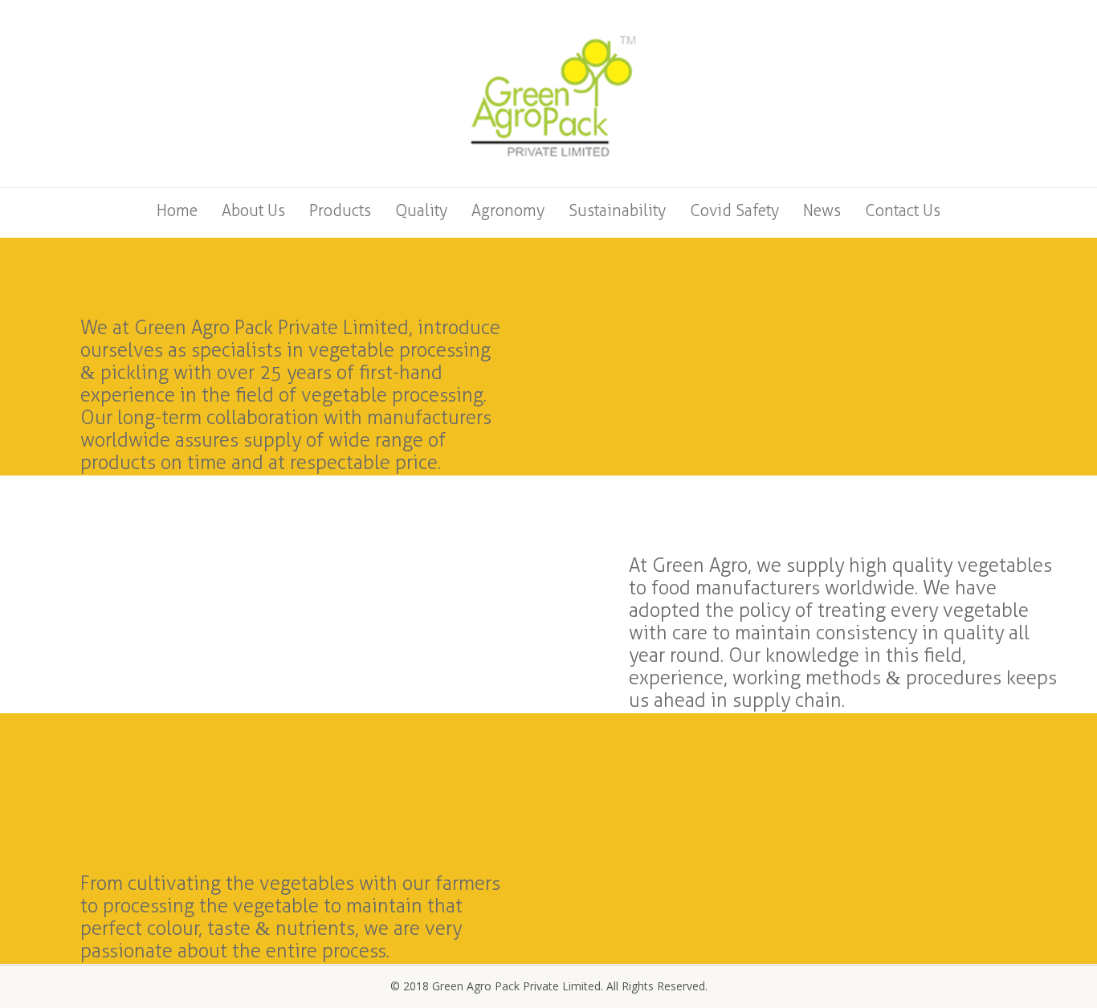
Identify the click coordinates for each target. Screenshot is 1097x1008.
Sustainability (617, 210)
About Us (253, 210)
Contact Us (902, 210)
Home (177, 210)
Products (340, 210)
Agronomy (507, 210)
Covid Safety (734, 210)
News (822, 210)
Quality (421, 210)
